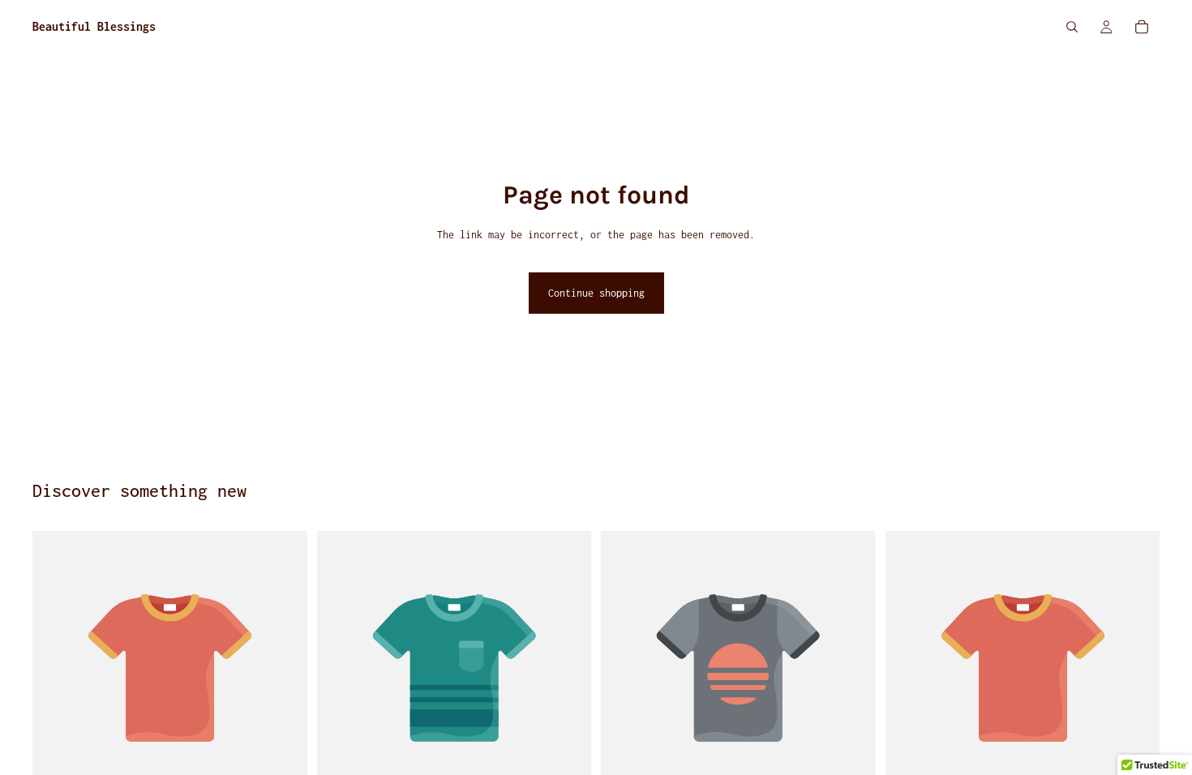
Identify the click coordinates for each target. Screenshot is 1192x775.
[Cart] (1142, 27)
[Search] (1072, 27)
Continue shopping (596, 293)
